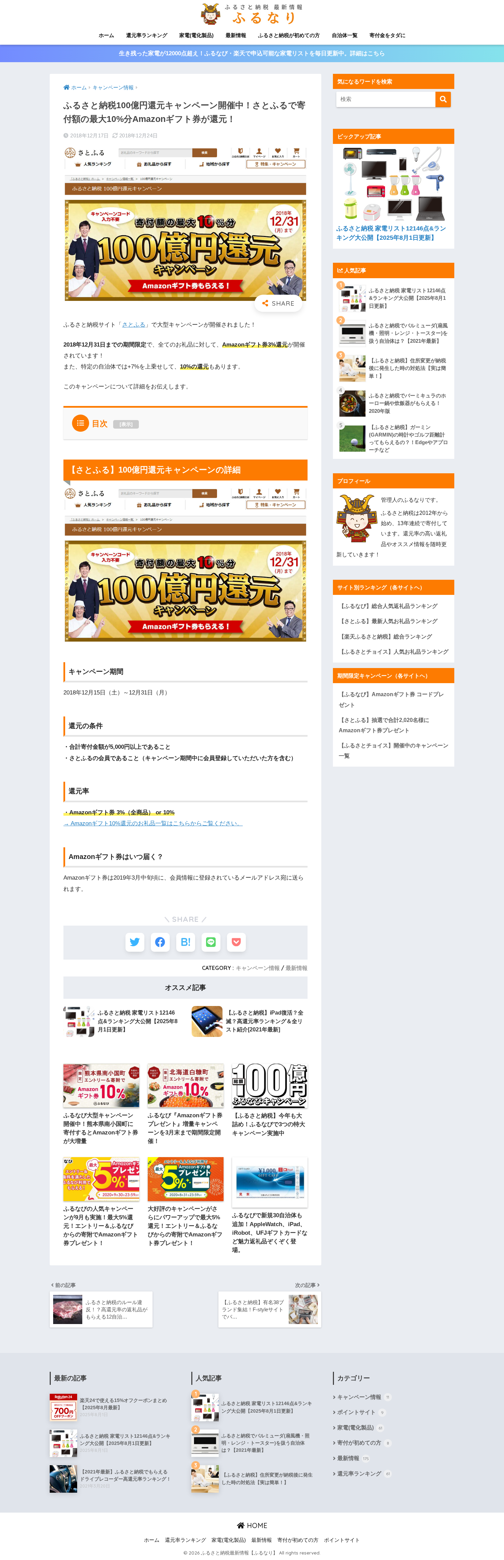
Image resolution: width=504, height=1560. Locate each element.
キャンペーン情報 (258, 967)
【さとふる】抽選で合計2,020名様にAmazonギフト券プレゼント (384, 725)
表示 (126, 424)
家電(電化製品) (196, 35)
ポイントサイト (360, 1412)
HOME (256, 1525)
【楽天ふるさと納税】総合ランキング (385, 636)
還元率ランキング (146, 35)
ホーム (106, 35)
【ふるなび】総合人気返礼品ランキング (388, 606)
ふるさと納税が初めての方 (289, 35)
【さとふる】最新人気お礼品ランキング (388, 621)
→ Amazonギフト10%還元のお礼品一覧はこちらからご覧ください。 (153, 823)
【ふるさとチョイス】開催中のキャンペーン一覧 (393, 750)
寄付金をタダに (388, 35)
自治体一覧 (345, 35)
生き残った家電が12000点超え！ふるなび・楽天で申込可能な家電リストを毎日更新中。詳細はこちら (252, 53)
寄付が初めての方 (363, 1443)
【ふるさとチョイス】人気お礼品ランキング (393, 651)
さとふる (133, 324)
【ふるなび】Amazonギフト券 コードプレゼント (391, 699)
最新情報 (236, 35)
